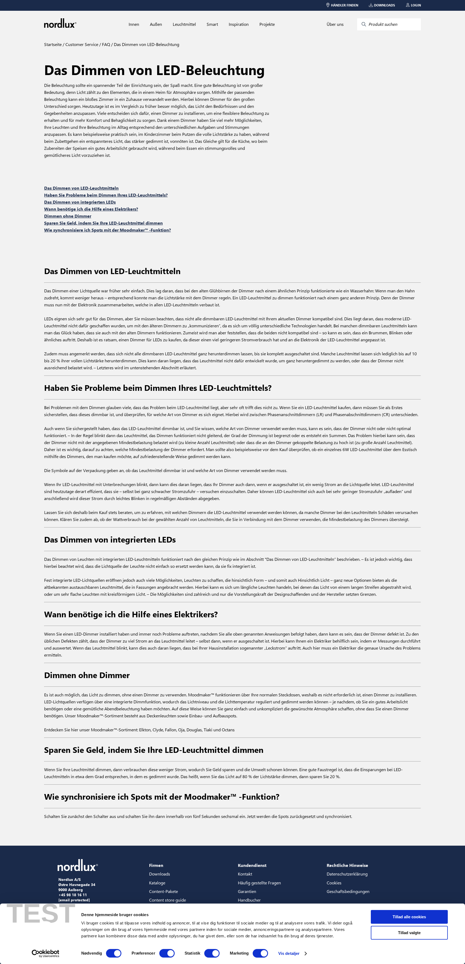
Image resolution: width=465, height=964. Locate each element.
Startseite (53, 44)
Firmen (156, 865)
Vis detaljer (289, 953)
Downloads (159, 874)
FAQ (105, 44)
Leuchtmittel (184, 24)
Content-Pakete (163, 891)
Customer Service (81, 44)
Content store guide (167, 900)
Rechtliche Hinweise (347, 865)
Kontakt (245, 874)
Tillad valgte (409, 932)
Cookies (334, 882)
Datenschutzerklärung (347, 874)
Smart (212, 24)
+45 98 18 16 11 (72, 895)
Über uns (335, 24)
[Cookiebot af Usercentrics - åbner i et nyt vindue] (45, 953)
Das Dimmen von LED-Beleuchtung (146, 44)
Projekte (267, 24)
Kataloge (157, 882)
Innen (134, 24)
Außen (156, 24)
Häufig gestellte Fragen (259, 882)
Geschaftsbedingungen (348, 891)
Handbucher (249, 900)
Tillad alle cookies (409, 917)
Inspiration (239, 24)
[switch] (167, 953)
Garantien (247, 891)
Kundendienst (252, 865)
